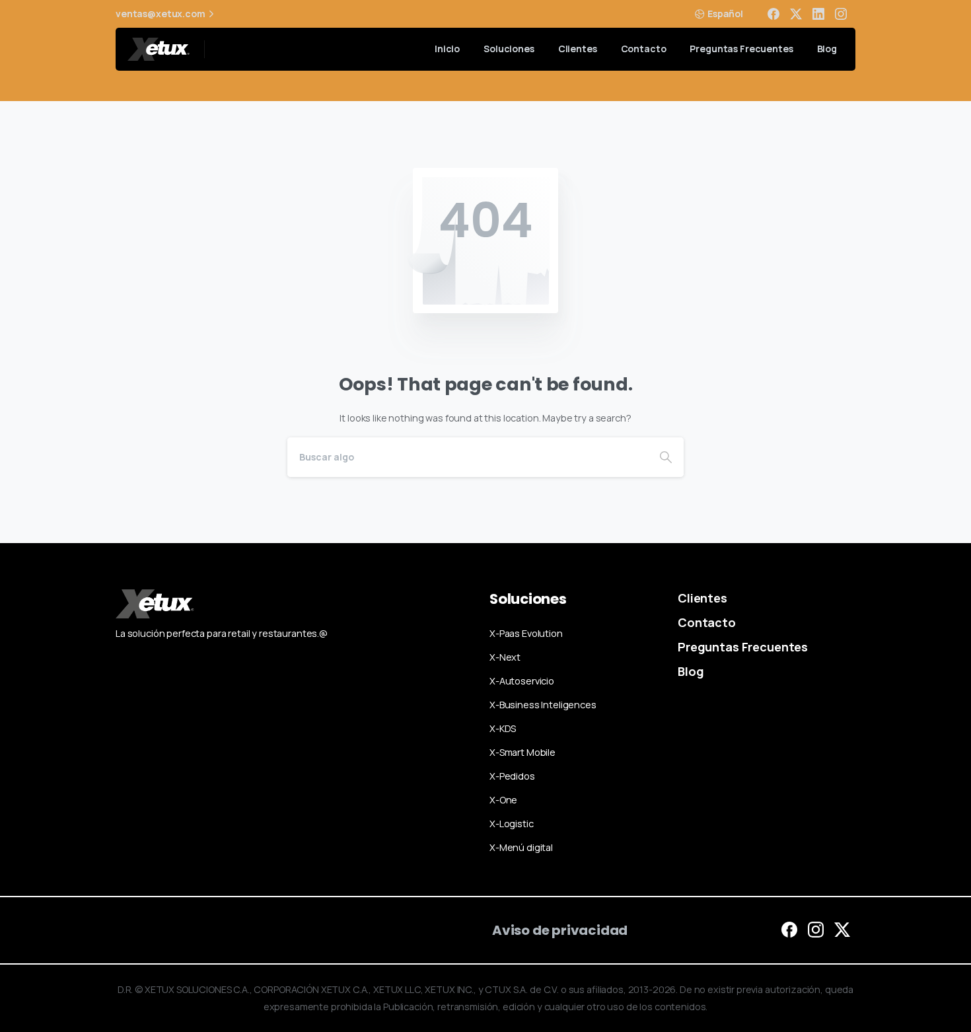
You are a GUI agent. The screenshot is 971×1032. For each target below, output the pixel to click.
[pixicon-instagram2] (816, 929)
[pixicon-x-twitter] (842, 929)
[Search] (666, 457)
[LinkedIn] (818, 14)
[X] (796, 14)
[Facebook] (773, 14)
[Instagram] (841, 14)
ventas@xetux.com (160, 14)
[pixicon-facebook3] (789, 929)
